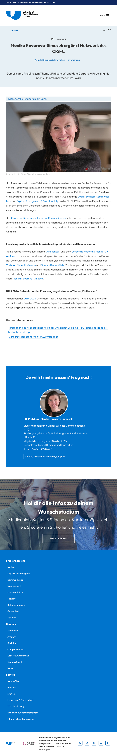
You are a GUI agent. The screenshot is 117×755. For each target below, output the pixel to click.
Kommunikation (15, 579)
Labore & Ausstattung (18, 655)
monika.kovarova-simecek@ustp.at (45, 456)
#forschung (74, 59)
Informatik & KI (15, 592)
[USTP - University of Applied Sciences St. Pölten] (22, 15)
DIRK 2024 (30, 298)
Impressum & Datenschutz (20, 700)
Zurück (14, 30)
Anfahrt (11, 636)
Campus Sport (14, 661)
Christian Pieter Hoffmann (21, 265)
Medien (11, 567)
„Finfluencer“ (53, 251)
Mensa (10, 668)
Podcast (11, 687)
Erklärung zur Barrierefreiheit (22, 712)
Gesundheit (13, 611)
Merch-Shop (13, 681)
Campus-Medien (15, 649)
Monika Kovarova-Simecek (28, 278)
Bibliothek (12, 643)
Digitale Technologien (18, 573)
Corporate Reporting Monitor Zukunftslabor (33, 336)
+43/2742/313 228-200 (52, 746)
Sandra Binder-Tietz (52, 265)
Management (14, 586)
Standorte (12, 630)
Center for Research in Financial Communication (38, 218)
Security (11, 598)
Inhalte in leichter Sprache (20, 718)
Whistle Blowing (15, 706)
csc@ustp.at (44, 749)
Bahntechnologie (16, 604)
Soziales (11, 617)
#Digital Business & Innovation (49, 59)
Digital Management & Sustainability (37, 201)
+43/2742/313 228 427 (39, 449)
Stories (11, 693)
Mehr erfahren (58, 538)
